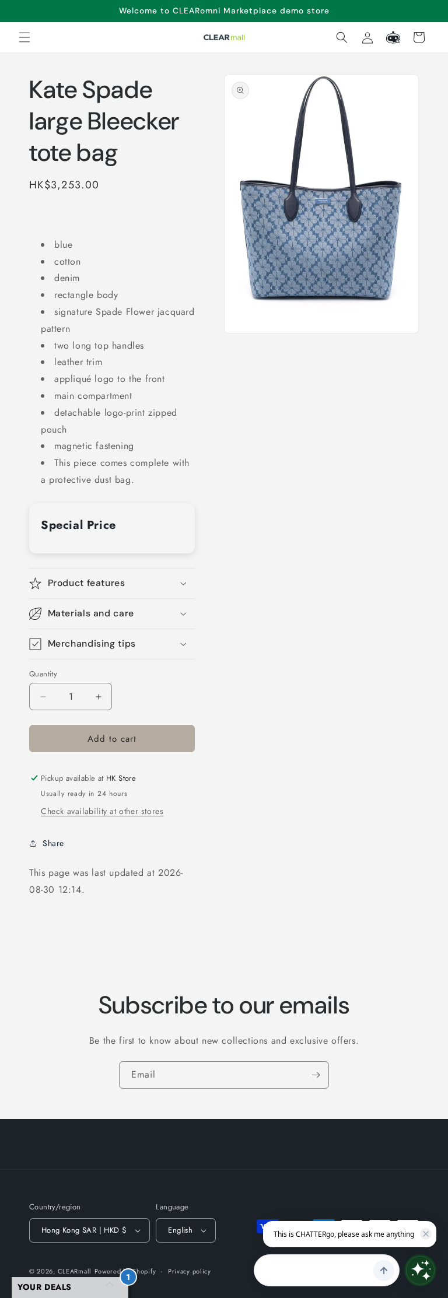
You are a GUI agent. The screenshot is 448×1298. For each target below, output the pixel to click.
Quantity (43, 673)
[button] (24, 37)
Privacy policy (189, 1271)
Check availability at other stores (102, 811)
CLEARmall (75, 1271)
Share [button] (53, 843)
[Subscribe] (315, 1075)
